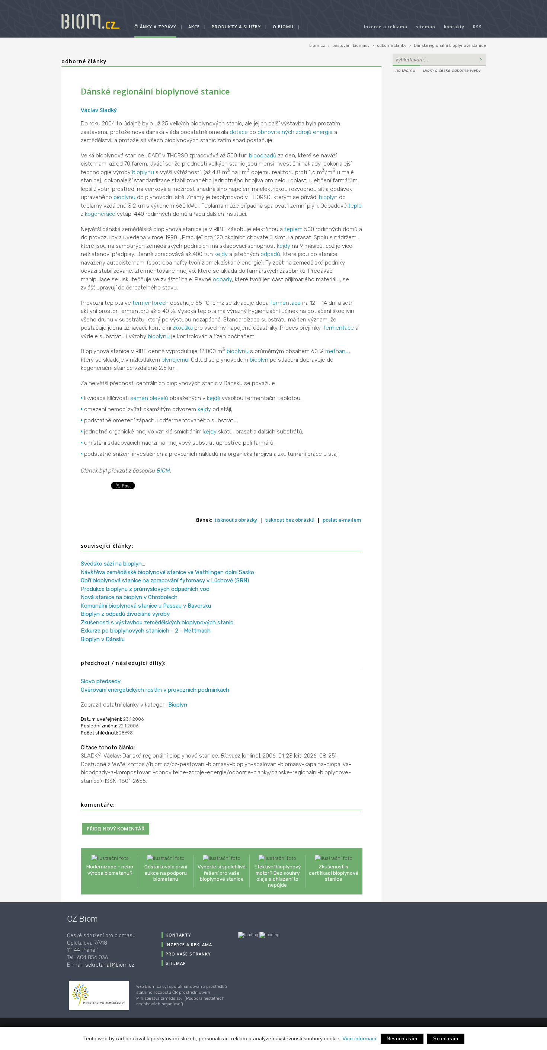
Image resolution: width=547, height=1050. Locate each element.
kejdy (283, 246)
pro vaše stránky (188, 954)
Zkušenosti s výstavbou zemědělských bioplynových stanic (157, 622)
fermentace (285, 303)
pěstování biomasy (351, 45)
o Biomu (283, 26)
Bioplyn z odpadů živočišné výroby (125, 614)
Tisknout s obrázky (236, 519)
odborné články (391, 45)
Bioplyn (177, 704)
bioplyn (328, 197)
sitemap (425, 26)
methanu (337, 351)
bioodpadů (262, 155)
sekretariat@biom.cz (109, 965)
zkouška (183, 327)
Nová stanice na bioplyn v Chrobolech (129, 597)
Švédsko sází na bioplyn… (113, 563)
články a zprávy (155, 26)
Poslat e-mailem (342, 519)
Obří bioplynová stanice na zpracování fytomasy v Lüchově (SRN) (165, 580)
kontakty (454, 26)
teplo (355, 205)
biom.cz (317, 45)
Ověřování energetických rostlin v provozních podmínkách (155, 689)
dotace (239, 132)
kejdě (213, 398)
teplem (293, 229)
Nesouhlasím (402, 1038)
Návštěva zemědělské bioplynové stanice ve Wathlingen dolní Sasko (167, 572)
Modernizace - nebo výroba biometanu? (109, 869)
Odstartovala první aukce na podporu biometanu (165, 872)
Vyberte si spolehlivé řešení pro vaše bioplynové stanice (222, 872)
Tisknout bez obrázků (289, 519)
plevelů (159, 398)
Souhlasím (445, 1038)
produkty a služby (236, 26)
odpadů (270, 254)
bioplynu (143, 172)
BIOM (163, 470)
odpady (222, 279)
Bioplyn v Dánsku (103, 639)
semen (139, 398)
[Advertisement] (439, 125)
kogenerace (100, 214)
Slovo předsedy (101, 681)
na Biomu (405, 70)
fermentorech (150, 303)
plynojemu (174, 359)
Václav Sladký (99, 109)
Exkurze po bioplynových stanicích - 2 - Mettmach (146, 630)
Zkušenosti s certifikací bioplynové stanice (333, 872)
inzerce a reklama (385, 26)
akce (194, 26)
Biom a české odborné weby (452, 70)
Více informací (359, 1038)
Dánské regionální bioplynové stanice (450, 45)
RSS (477, 26)
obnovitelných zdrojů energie (295, 132)
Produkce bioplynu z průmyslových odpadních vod (145, 589)
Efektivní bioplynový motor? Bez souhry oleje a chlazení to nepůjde (278, 876)
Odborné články (84, 61)
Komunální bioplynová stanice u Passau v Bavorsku (146, 605)
